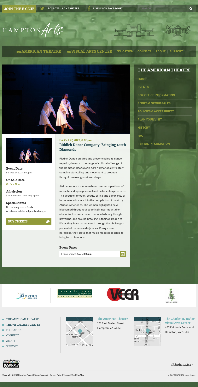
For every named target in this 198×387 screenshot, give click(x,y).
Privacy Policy (56, 375)
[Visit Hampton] (26, 295)
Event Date (14, 168)
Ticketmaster (182, 364)
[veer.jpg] (123, 294)
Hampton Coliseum (11, 363)
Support (176, 51)
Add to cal (123, 254)
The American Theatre (134, 30)
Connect (144, 51)
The (38, 51)
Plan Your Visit (150, 119)
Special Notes (16, 203)
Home (142, 79)
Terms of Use (69, 375)
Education (124, 51)
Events (143, 87)
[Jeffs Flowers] (74, 293)
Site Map (80, 375)
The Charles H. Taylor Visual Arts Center (180, 321)
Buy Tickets (18, 221)
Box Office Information (156, 95)
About (160, 51)
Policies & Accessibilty (156, 111)
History (144, 128)
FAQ (140, 136)
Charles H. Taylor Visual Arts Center (178, 30)
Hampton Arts (36, 30)
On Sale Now (13, 184)
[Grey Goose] (172, 295)
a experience (182, 375)
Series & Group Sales (154, 103)
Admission (14, 191)
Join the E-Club (19, 9)
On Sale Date (15, 180)
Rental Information (154, 144)
